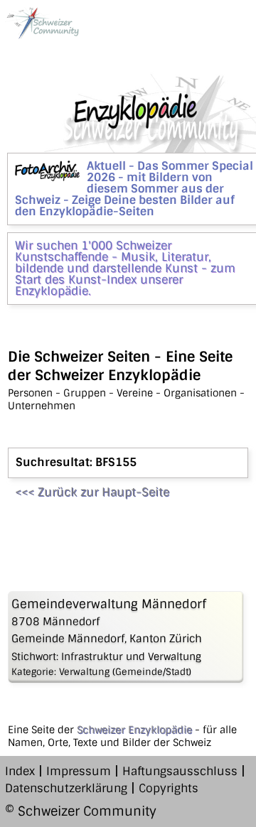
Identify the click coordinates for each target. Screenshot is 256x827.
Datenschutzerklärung (66, 788)
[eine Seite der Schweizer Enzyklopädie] (42, 23)
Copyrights (168, 788)
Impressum (78, 771)
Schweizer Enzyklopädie (134, 729)
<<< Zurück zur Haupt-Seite (92, 492)
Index (20, 771)
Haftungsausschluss (180, 771)
